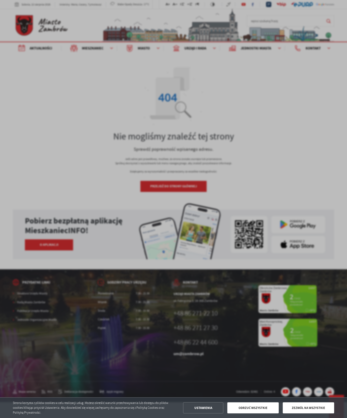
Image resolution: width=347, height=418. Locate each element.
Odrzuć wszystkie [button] (253, 408)
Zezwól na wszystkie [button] (308, 408)
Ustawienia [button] (203, 408)
